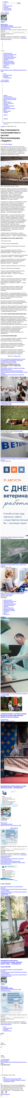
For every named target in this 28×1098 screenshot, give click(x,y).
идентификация (4, 360)
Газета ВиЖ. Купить (6, 28)
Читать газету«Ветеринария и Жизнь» (7, 25)
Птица (5, 100)
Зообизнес (5, 59)
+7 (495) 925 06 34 (5, 1059)
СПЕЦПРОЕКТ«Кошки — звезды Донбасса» (8, 720)
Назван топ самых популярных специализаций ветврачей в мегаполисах (12, 594)
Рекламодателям (7, 9)
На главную (3, 597)
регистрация (20, 360)
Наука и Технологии (8, 61)
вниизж (23, 359)
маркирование (12, 360)
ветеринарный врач (16, 359)
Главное (5, 95)
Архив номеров (7, 8)
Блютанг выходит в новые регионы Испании (12, 370)
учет (11, 361)
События (5, 112)
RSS (4, 1077)
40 (1, 852)
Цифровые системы (8, 55)
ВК (19, 356)
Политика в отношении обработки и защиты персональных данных (14, 1080)
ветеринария (7, 359)
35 (4, 852)
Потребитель (6, 107)
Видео (5, 66)
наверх (3, 1033)
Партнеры (5, 7)
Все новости (6, 67)
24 (4, 1020)
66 (4, 35)
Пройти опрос (17, 365)
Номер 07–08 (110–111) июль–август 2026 (11, 27)
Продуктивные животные (9, 57)
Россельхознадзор (7, 6)
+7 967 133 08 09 (5, 80)
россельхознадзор (5, 361)
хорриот (14, 361)
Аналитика (6, 65)
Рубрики (5, 1)
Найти (19, 3)
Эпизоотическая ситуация (9, 54)
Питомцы (3, 696)
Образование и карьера (9, 63)
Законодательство (7, 53)
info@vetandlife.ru (5, 13)
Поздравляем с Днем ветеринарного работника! (12, 374)
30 (1, 1020)
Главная (5, 114)
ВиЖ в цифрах (7, 111)
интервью (3, 616)
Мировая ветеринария (8, 62)
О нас (4, 4)
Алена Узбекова (8, 144)
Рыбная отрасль (7, 101)
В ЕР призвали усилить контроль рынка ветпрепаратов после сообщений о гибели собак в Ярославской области (13, 862)
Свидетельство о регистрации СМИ (12, 1078)
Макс (16, 356)
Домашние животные (8, 58)
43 (1, 35)
